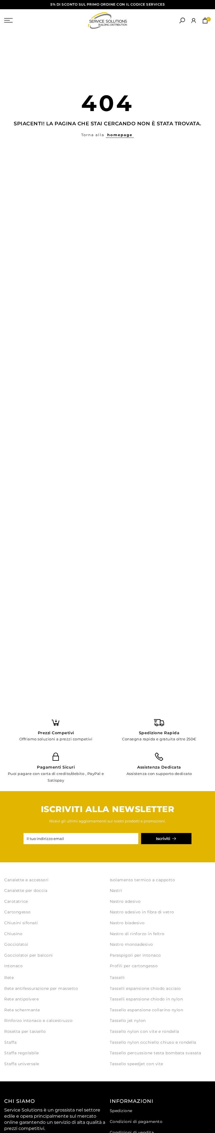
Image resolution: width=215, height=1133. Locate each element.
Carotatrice (16, 901)
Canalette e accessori (26, 879)
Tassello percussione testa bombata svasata (155, 1052)
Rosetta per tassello (25, 1031)
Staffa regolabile (21, 1052)
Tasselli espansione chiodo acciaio (145, 988)
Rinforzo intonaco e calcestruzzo (38, 1020)
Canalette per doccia (25, 890)
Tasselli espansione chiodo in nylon (146, 999)
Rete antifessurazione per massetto (41, 988)
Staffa (10, 1042)
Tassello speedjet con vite (136, 1063)
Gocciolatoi (16, 944)
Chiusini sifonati (21, 922)
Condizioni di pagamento (136, 1121)
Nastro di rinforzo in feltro (137, 933)
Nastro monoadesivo (131, 944)
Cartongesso (17, 911)
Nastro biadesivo (127, 922)
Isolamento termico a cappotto (142, 879)
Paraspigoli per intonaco (135, 955)
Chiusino (13, 933)
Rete (9, 977)
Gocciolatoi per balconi (28, 955)
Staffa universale (21, 1063)
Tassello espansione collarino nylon (146, 1009)
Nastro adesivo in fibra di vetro (142, 911)
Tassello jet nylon (128, 1020)
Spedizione (121, 1110)
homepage (119, 135)
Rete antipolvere (21, 999)
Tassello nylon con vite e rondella (144, 1031)
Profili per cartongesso (134, 965)
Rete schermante (22, 1009)
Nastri (116, 890)
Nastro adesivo (125, 901)
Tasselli (117, 977)
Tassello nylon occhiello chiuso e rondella (153, 1042)
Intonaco (13, 965)
